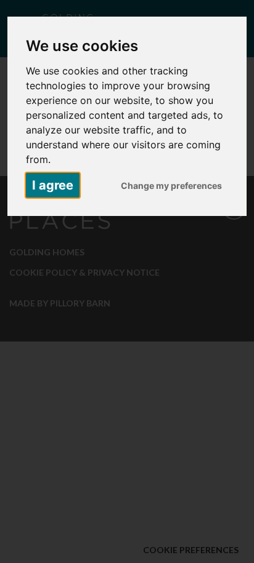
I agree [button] (52, 185)
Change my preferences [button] (171, 185)
